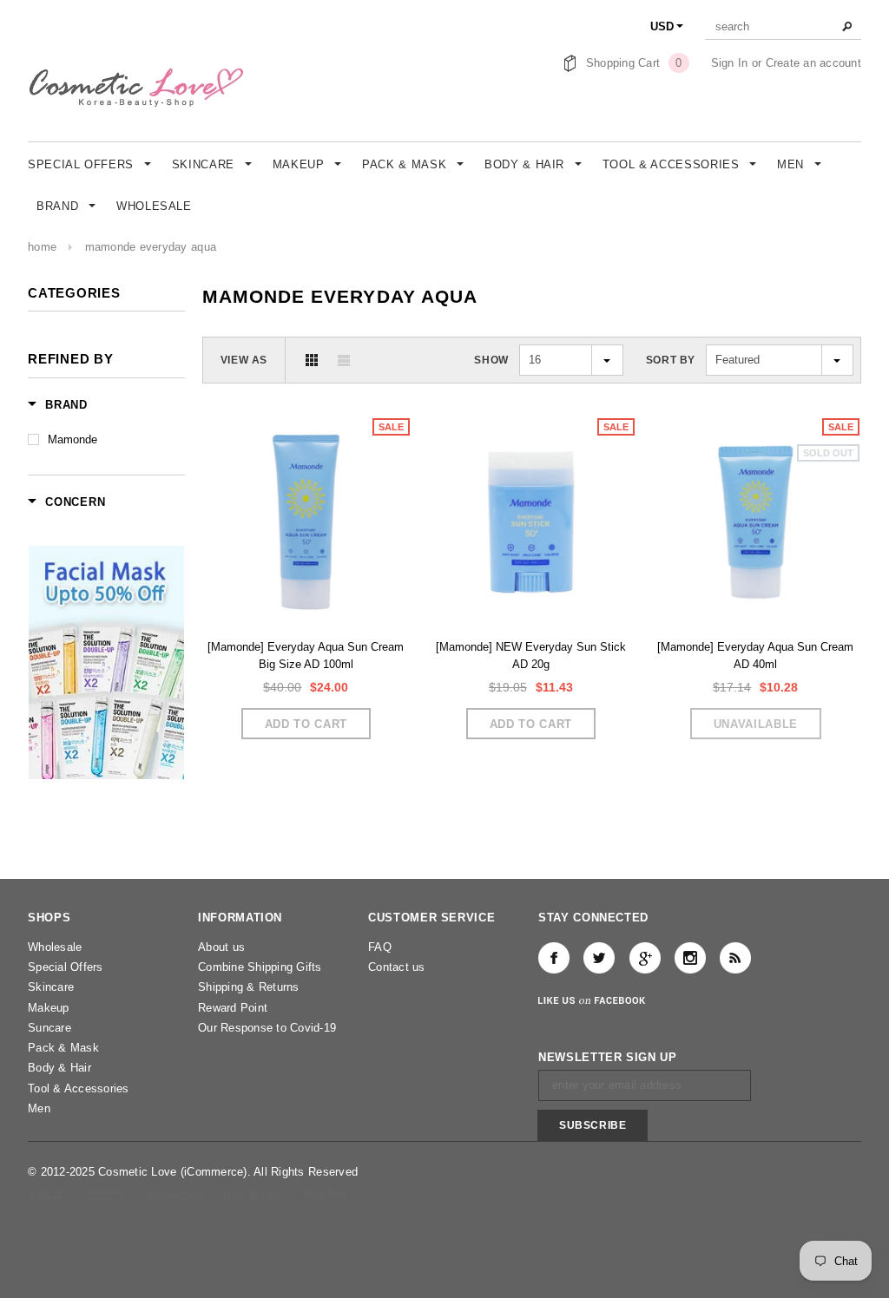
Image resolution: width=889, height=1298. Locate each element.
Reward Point (232, 1007)
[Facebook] (554, 958)
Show (491, 360)
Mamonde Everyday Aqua (150, 246)
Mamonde (72, 439)
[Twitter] (599, 958)
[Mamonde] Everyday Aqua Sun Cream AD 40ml (755, 655)
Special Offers (65, 967)
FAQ (380, 947)
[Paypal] (325, 1194)
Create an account (813, 62)
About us (221, 947)
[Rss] (735, 958)
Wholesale (55, 947)
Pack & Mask (63, 1047)
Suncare (49, 1027)
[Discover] (254, 1194)
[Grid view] (312, 360)
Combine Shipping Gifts (260, 967)
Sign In (729, 62)
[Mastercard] (175, 1194)
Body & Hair (59, 1067)
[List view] (344, 360)
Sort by (670, 360)
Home (42, 246)
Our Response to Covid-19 (267, 1027)
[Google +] (645, 958)
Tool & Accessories (78, 1088)
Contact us (396, 967)
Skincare (51, 986)
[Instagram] (690, 958)
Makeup (48, 1007)
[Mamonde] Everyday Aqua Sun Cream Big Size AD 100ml (305, 655)
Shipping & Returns (249, 986)
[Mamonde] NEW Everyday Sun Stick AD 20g (531, 655)
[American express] (104, 1194)
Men (39, 1108)
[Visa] (46, 1194)
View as (244, 360)
